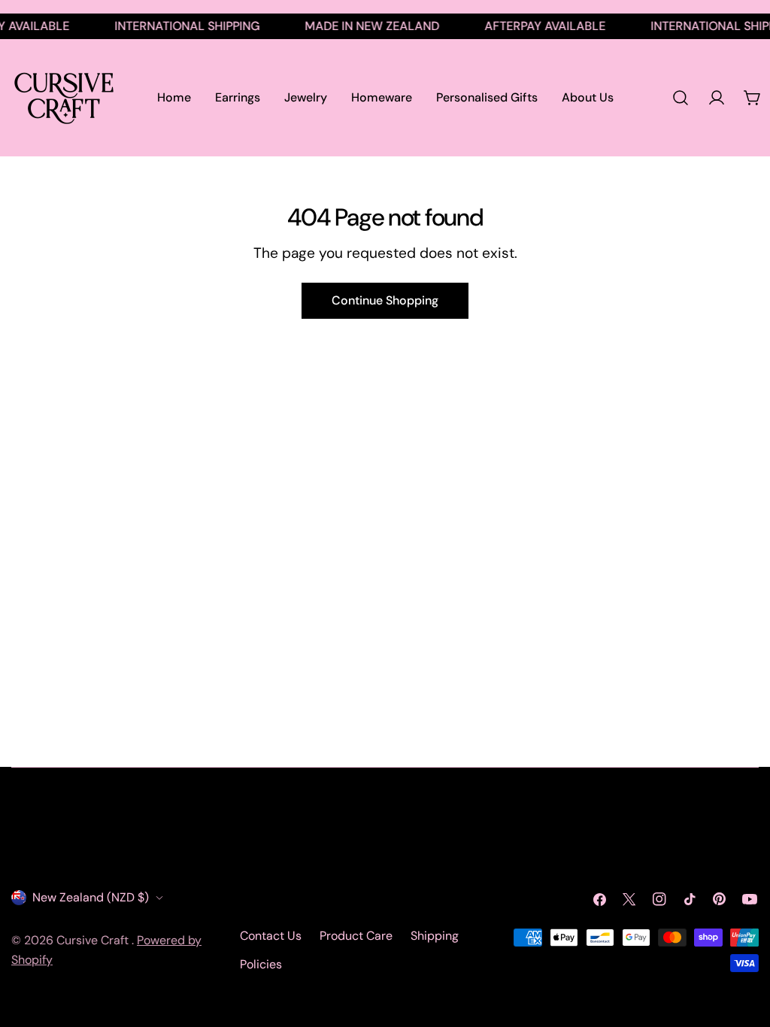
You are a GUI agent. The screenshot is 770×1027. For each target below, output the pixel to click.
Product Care (356, 936)
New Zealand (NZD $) (90, 897)
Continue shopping (385, 300)
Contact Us (271, 936)
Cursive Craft (94, 940)
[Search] (680, 98)
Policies (261, 964)
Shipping (435, 936)
